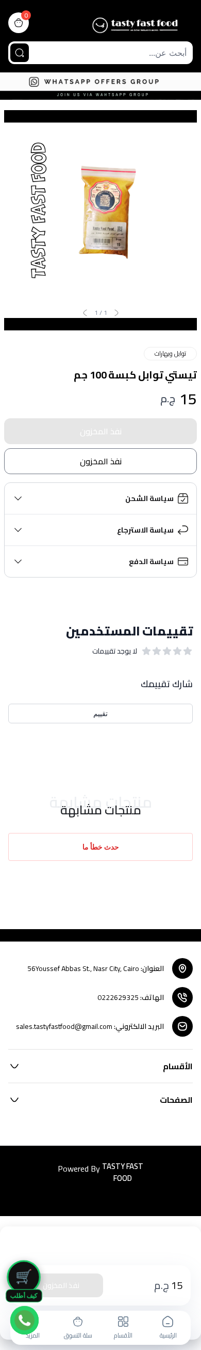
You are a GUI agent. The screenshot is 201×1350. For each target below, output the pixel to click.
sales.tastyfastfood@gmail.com (64, 1026)
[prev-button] (116, 313)
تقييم (100, 713)
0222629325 (118, 997)
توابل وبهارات (170, 353)
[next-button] (85, 313)
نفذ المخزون (101, 431)
